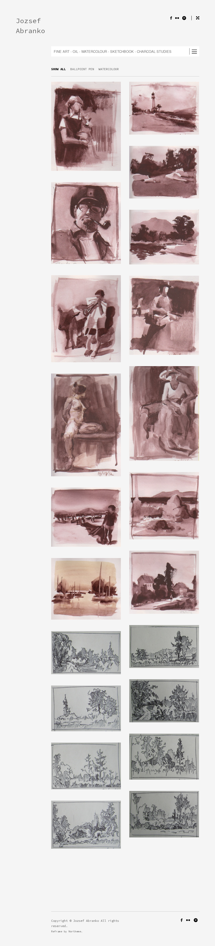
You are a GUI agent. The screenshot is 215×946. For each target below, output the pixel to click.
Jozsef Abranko (30, 25)
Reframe (56, 931)
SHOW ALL (58, 69)
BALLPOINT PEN (82, 69)
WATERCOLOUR (109, 69)
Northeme (74, 931)
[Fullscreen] (195, 18)
